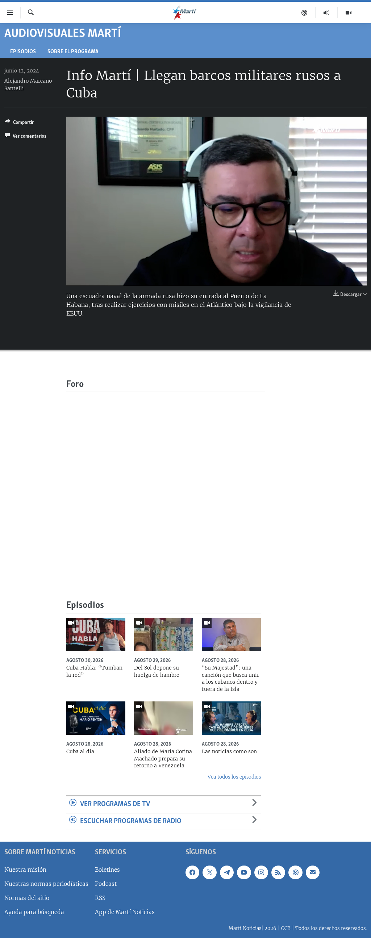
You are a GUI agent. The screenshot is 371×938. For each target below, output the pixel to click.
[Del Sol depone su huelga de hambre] (163, 634)
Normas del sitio (26, 898)
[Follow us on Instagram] (261, 872)
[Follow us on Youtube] (244, 872)
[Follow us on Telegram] (227, 872)
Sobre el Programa (73, 52)
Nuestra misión (25, 869)
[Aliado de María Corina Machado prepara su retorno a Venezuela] (163, 718)
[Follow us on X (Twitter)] (209, 872)
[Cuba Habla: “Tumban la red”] (95, 634)
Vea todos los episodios (234, 777)
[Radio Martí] (327, 12)
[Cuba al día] (95, 718)
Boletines (107, 869)
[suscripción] (313, 872)
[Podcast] (304, 12)
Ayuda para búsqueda (34, 912)
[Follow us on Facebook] (192, 872)
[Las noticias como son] (231, 718)
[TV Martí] (348, 12)
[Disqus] (165, 482)
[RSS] (278, 872)
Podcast (106, 883)
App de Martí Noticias (125, 912)
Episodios (23, 52)
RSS (100, 898)
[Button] (19, 123)
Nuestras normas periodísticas (46, 883)
